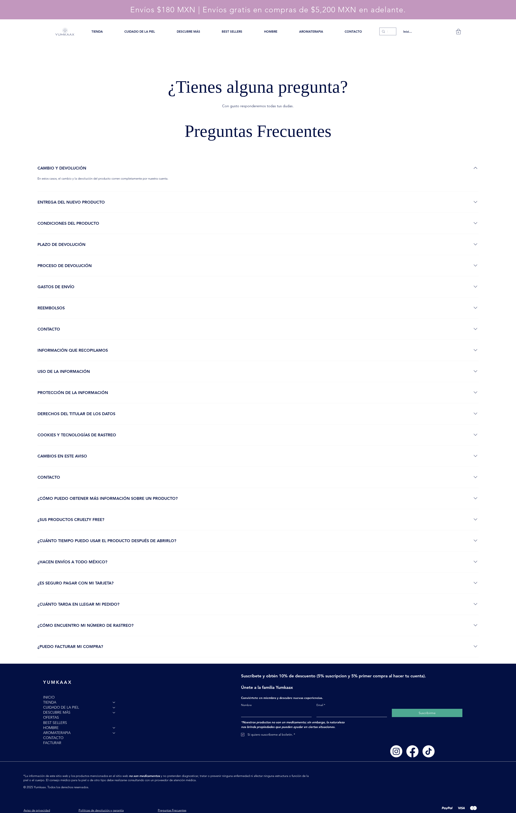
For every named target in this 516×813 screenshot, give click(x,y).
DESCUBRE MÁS (56, 712)
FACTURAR (52, 743)
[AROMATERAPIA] (114, 732)
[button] (97, 31)
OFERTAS (51, 717)
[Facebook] (412, 751)
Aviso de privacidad (37, 810)
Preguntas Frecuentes (172, 810)
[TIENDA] (114, 702)
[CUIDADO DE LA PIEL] (114, 707)
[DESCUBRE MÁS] (114, 712)
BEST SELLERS (55, 722)
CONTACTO (53, 738)
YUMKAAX (57, 682)
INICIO (49, 697)
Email (320, 705)
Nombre (246, 705)
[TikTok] (428, 751)
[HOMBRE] (114, 727)
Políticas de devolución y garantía (101, 810)
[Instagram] (396, 751)
